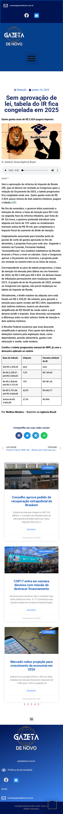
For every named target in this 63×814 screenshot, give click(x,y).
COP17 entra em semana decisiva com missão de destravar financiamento (31, 585)
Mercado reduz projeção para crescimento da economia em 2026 (31, 665)
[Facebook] (26, 15)
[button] (31, 58)
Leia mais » (32, 529)
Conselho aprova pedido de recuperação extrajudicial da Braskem (31, 501)
